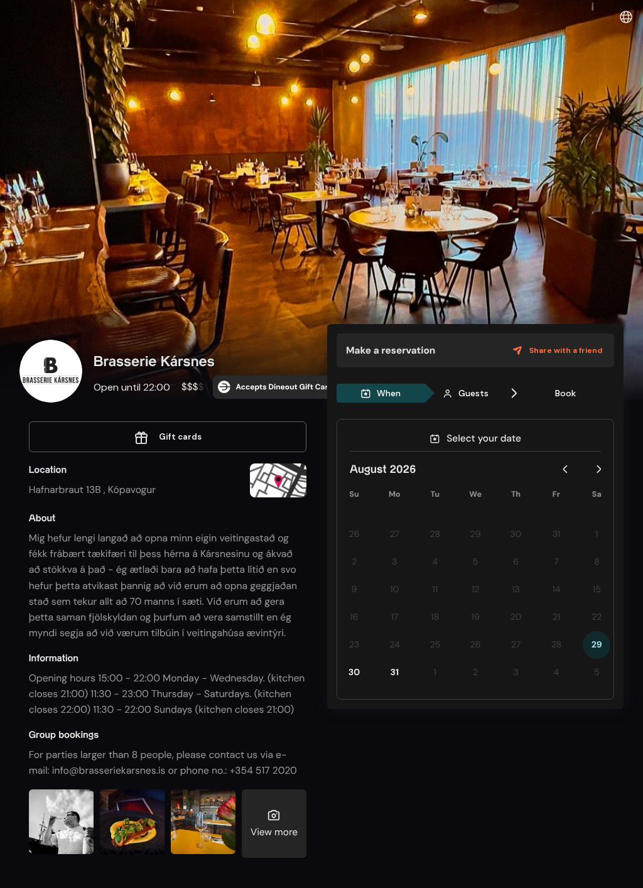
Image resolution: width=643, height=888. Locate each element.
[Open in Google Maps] (278, 482)
